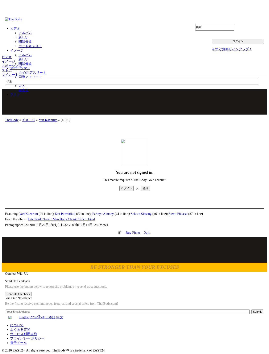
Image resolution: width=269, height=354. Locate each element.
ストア (7, 70)
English (24, 317)
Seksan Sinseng (141, 214)
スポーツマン (12, 66)
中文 (59, 317)
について (17, 325)
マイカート (10, 74)
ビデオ (7, 57)
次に (147, 232)
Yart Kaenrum (48, 120)
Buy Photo (133, 232)
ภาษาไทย (37, 317)
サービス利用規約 (23, 334)
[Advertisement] (134, 101)
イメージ (8, 61)
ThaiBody (11, 120)
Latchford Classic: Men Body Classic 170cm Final (61, 219)
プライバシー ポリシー (27, 338)
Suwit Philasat (178, 214)
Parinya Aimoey (103, 214)
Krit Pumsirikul (65, 214)
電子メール (18, 343)
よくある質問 (20, 329)
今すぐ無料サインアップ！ (232, 49)
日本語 (50, 317)
